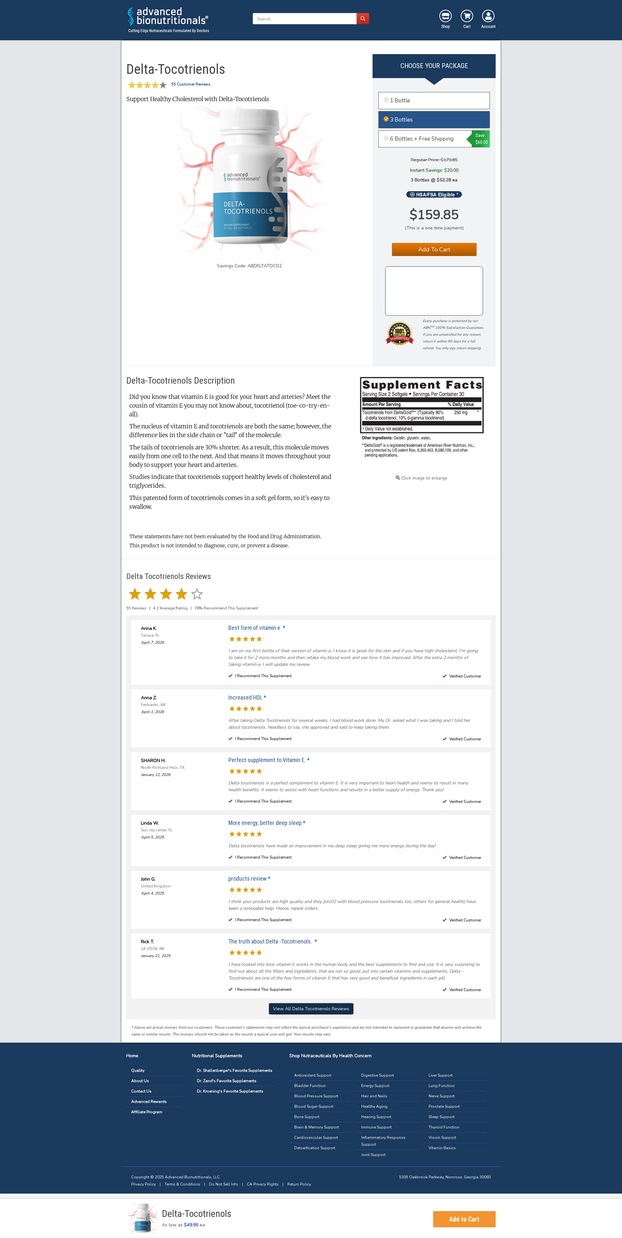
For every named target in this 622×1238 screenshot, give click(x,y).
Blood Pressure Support (316, 1096)
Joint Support (373, 1154)
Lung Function (442, 1085)
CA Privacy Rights (263, 1184)
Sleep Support (442, 1116)
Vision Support (442, 1137)
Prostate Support (444, 1106)
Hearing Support (376, 1116)
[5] (232, 638)
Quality (137, 1070)
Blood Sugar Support (313, 1106)
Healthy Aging (374, 1106)
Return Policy (299, 1184)
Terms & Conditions (182, 1184)
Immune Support (376, 1127)
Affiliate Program (146, 1112)
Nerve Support (442, 1096)
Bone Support (306, 1116)
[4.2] (135, 593)
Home (132, 1056)
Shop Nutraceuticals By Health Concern (330, 1056)
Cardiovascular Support (316, 1137)
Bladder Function (310, 1085)
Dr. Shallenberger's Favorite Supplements (234, 1070)
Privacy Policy (143, 1184)
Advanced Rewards (149, 1101)
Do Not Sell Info (223, 1184)
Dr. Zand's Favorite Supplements (227, 1080)
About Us (140, 1080)
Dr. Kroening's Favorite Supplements (230, 1091)
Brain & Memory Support (316, 1127)
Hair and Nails (374, 1096)
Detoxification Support (314, 1148)
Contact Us (141, 1091)
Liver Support (441, 1075)
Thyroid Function (444, 1127)
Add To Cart (434, 249)
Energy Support (375, 1085)
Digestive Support (377, 1075)
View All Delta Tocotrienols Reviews (311, 1009)
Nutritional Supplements (217, 1056)
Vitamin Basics (442, 1148)
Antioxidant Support (312, 1075)
